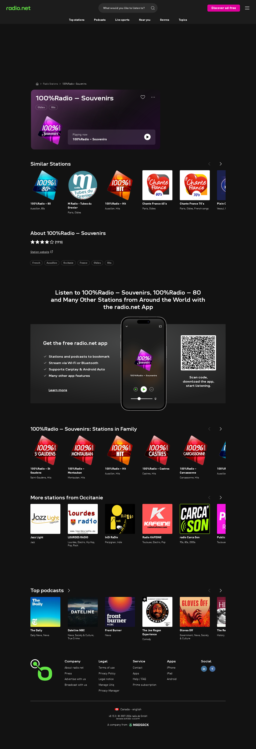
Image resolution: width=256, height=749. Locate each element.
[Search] (152, 8)
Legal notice (106, 679)
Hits (53, 107)
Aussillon (52, 263)
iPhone (171, 667)
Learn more (58, 390)
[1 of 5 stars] (32, 242)
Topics (183, 20)
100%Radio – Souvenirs (90, 139)
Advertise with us (75, 679)
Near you (144, 20)
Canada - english (130, 709)
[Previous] (209, 162)
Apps (136, 673)
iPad (169, 673)
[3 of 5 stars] (42, 242)
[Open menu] (247, 8)
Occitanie (68, 263)
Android (172, 679)
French (36, 263)
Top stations (76, 20)
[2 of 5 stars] (37, 242)
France (83, 263)
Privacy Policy (107, 673)
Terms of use (107, 667)
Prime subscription (144, 685)
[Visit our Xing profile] (212, 669)
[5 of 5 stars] (51, 242)
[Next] (221, 162)
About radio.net (74, 667)
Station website (39, 252)
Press (68, 673)
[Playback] (147, 137)
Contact (137, 667)
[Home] (37, 83)
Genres (164, 20)
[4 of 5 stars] (47, 242)
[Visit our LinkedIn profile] (204, 669)
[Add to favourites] (143, 97)
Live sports (122, 20)
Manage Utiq (106, 685)
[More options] (153, 97)
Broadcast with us (76, 685)
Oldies (41, 107)
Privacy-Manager (109, 690)
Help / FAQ (139, 679)
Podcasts (100, 20)
